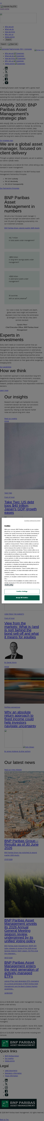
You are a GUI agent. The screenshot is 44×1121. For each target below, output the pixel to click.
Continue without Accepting (32, 520)
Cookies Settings (21, 591)
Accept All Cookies (22, 597)
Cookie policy (9, 585)
